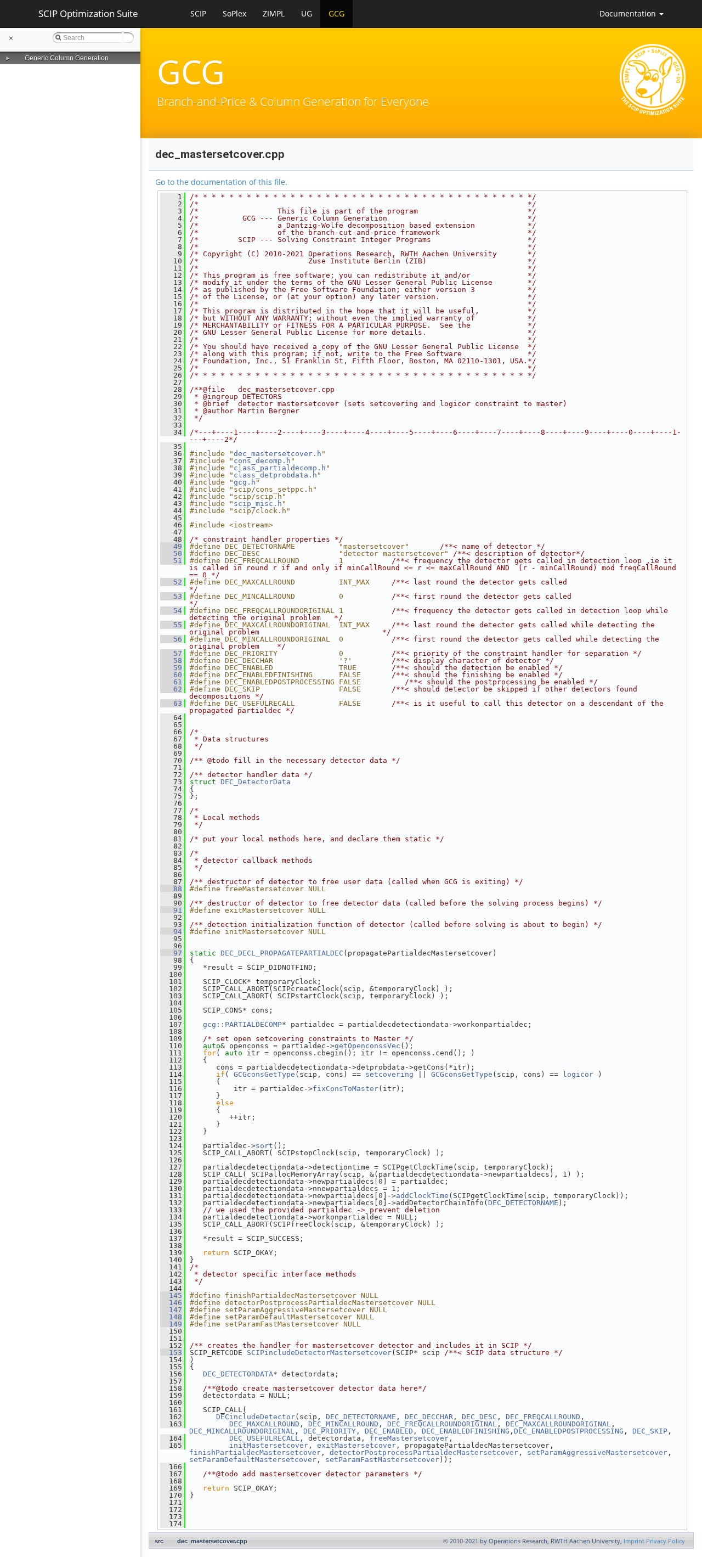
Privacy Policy (665, 1541)
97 (171, 953)
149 (171, 1324)
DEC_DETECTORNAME (523, 1203)
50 (171, 553)
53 (171, 596)
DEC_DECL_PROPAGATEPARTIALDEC (281, 953)
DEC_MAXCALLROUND (264, 1424)
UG (306, 13)
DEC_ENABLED (389, 1431)
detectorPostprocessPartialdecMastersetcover (424, 1452)
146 (171, 1303)
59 (171, 668)
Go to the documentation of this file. (221, 182)
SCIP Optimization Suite (88, 13)
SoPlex (234, 13)
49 (171, 546)
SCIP (198, 13)
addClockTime (422, 1195)
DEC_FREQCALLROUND (543, 1417)
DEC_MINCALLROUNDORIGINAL (242, 1431)
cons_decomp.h (262, 461)
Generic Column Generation (67, 58)
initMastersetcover (268, 1445)
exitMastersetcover (356, 1445)
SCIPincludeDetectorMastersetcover (319, 1352)
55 (171, 625)
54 (171, 610)
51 (171, 561)
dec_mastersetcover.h (277, 453)
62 (171, 689)
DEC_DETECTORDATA (238, 1374)
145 (171, 1295)
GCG (336, 13)
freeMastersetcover (409, 1438)
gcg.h (245, 482)
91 (171, 910)
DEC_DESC (479, 1417)
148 (171, 1317)
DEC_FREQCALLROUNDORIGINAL (442, 1424)
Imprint (634, 1541)
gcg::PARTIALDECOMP (242, 1024)
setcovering (389, 1074)
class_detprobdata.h (275, 475)
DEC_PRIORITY (329, 1431)
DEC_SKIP (649, 1431)
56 (171, 639)
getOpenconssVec (367, 1046)
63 (171, 703)
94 (171, 932)
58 (171, 660)
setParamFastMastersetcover (382, 1459)
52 (171, 582)
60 (171, 675)
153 (171, 1352)
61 (171, 682)
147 (171, 1310)
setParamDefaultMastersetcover (252, 1459)
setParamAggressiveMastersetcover (597, 1452)
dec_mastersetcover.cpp (212, 1541)
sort (264, 1146)
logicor (578, 1074)
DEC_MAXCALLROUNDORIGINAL (558, 1424)
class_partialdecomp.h (280, 468)
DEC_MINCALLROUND (343, 1424)
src (159, 1541)
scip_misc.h (258, 503)
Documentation (628, 13)
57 (171, 653)
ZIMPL (274, 13)
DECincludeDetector (255, 1417)
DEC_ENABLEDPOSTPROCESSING (569, 1431)
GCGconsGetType (264, 1074)
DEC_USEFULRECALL (264, 1438)
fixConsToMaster (345, 1088)
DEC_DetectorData (255, 782)
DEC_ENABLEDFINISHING (465, 1431)
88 (171, 889)
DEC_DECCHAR (429, 1417)
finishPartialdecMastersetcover (255, 1452)
